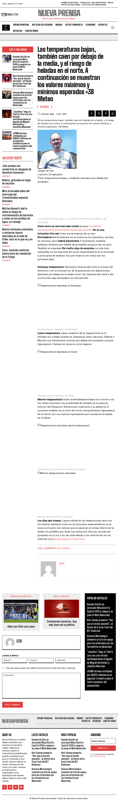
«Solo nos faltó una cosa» (21, 626)
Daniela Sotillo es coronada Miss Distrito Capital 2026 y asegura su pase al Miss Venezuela (22, 63)
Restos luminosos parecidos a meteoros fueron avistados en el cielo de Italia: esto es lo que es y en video (17, 236)
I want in (102, 748)
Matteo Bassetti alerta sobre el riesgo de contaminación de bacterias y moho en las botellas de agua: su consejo (17, 215)
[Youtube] (21, 787)
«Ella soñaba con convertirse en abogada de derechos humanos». (16, 169)
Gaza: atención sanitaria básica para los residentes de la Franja (16, 253)
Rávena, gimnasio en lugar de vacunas (16, 181)
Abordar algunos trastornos (68, 538)
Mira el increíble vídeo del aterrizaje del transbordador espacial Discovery (16, 196)
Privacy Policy (99, 756)
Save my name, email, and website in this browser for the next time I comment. (41, 668)
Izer (52, 114)
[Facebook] (91, 113)
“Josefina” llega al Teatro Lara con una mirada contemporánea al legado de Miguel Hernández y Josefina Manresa (22, 119)
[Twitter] (99, 113)
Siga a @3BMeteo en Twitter (53, 548)
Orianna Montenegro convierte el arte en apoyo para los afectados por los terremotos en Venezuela (23, 99)
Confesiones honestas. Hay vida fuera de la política (62, 623)
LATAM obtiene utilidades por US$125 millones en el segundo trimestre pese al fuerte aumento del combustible (22, 141)
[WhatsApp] (113, 113)
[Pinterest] (106, 113)
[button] (113, 28)
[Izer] (39, 114)
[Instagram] (10, 787)
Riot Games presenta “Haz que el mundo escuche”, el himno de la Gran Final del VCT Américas (23, 80)
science (6, 176)
